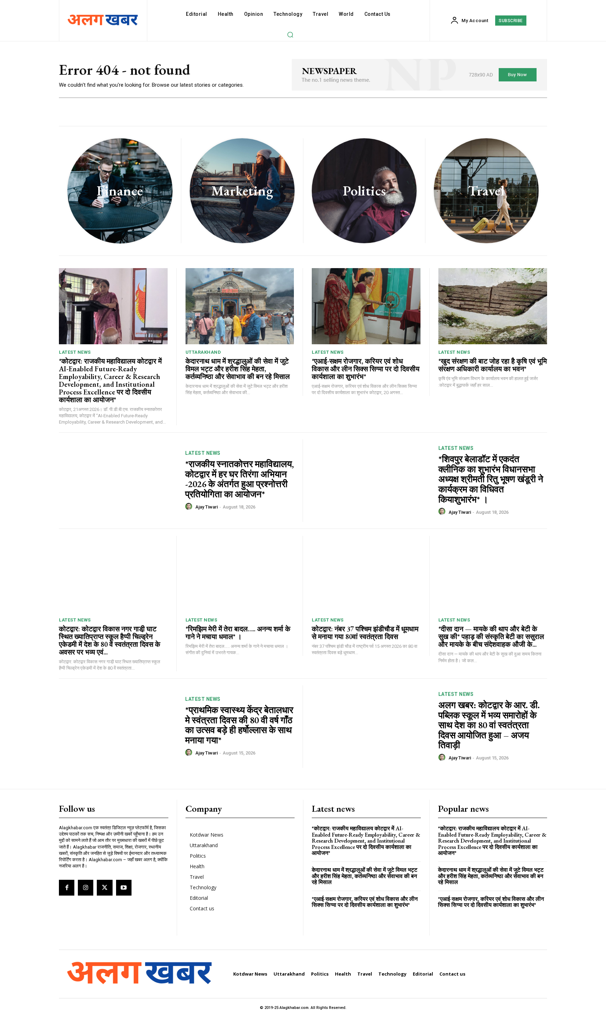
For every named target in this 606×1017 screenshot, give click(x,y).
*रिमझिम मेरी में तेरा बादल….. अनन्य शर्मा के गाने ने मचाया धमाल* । (238, 632)
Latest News (75, 352)
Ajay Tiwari (206, 507)
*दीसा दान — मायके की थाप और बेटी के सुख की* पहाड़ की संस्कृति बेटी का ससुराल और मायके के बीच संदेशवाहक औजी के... (491, 636)
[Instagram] (85, 887)
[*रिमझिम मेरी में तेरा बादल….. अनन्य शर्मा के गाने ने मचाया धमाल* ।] (240, 574)
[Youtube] (124, 887)
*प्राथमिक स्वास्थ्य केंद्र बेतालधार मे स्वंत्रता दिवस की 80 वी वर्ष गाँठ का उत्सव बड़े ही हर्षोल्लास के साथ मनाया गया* (239, 725)
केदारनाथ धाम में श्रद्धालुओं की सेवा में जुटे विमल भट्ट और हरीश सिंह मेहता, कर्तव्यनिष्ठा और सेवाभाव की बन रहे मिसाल (238, 369)
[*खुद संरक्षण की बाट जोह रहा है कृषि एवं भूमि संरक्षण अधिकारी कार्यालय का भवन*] (492, 306)
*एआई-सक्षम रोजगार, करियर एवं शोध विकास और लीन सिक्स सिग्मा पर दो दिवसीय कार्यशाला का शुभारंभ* (365, 369)
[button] (290, 34)
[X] (104, 887)
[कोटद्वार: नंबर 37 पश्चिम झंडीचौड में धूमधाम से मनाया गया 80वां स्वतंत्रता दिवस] (366, 574)
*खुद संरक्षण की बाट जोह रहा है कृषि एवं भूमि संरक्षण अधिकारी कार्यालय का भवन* (492, 365)
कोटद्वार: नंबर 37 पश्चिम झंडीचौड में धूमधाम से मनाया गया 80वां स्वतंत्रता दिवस (365, 632)
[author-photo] (189, 507)
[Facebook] (66, 887)
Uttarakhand (203, 352)
